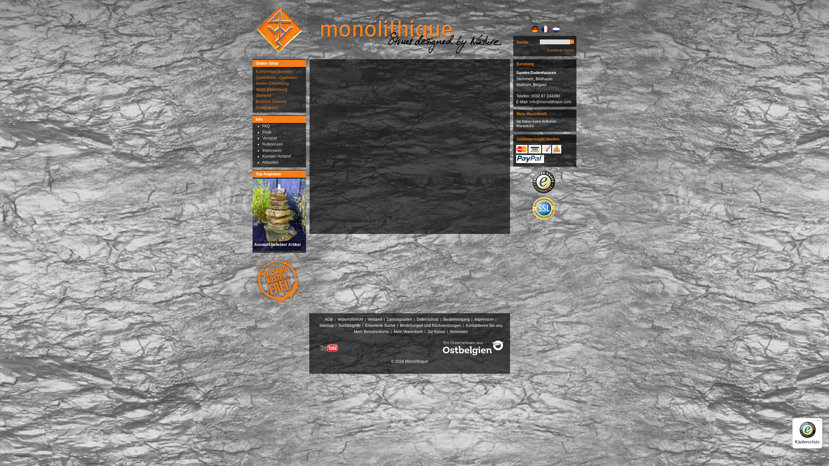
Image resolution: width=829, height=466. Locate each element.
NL (556, 29)
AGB (329, 319)
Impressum (484, 319)
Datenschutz (428, 319)
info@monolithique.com (550, 102)
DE (535, 29)
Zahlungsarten (399, 319)
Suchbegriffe (349, 325)
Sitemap (326, 325)
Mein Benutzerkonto (371, 331)
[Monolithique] (279, 29)
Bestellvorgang (456, 319)
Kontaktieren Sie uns (484, 325)
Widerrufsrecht (350, 319)
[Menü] (819, 422)
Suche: (523, 42)
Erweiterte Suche (560, 50)
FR (545, 29)
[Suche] (572, 42)
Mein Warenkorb (408, 331)
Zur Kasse (436, 331)
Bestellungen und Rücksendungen (430, 325)
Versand (375, 319)
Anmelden (459, 331)
